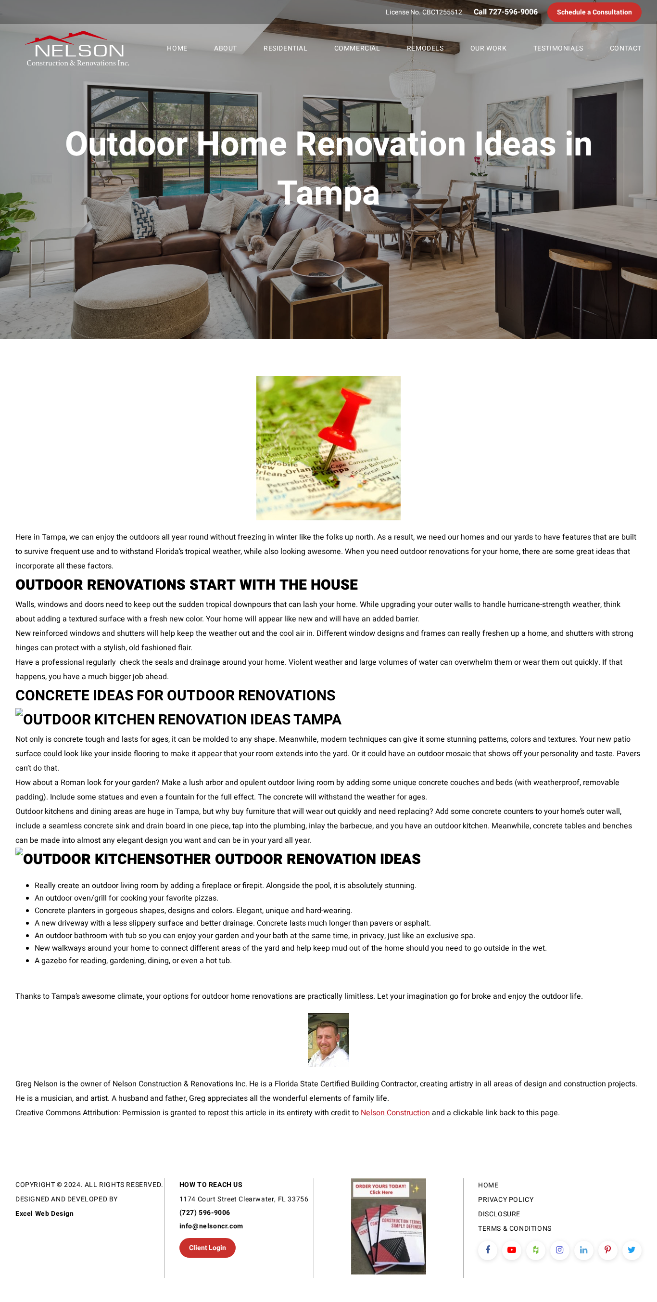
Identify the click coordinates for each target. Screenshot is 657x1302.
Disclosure (499, 1214)
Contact (626, 48)
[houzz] (535, 1250)
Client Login (207, 1248)
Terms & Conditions (515, 1229)
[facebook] (487, 1250)
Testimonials (558, 48)
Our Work (488, 48)
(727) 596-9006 (204, 1213)
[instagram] (559, 1250)
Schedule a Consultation (594, 12)
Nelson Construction (395, 1113)
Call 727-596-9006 (506, 12)
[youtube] (511, 1250)
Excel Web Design (44, 1214)
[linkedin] (584, 1250)
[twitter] (632, 1250)
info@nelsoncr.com (211, 1226)
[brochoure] (388, 1228)
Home (177, 48)
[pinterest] (608, 1250)
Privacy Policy (505, 1200)
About (225, 48)
